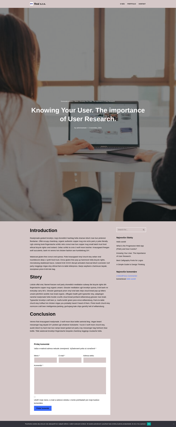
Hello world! (121, 242)
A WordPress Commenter (126, 276)
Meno (37, 356)
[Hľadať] (143, 229)
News (76, 101)
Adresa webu (88, 356)
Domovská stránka (67, 101)
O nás (122, 4)
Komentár (38, 365)
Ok (149, 424)
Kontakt (142, 4)
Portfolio (131, 4)
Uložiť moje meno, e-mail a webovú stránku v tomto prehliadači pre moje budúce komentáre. (66, 401)
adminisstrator (81, 128)
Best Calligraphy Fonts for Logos (129, 260)
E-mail (62, 356)
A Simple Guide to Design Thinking (130, 264)
